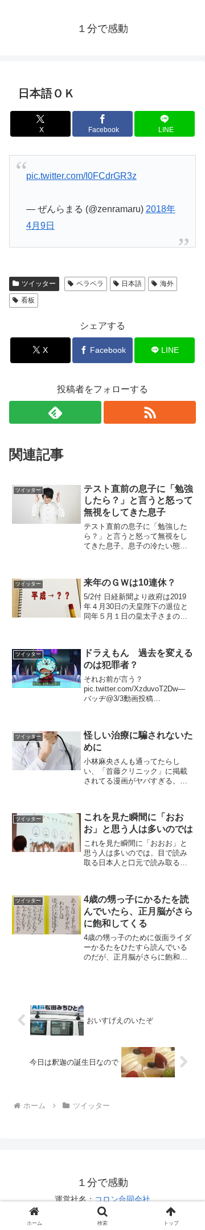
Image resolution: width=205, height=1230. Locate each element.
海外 (167, 284)
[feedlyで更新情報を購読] (55, 412)
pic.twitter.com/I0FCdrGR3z (81, 176)
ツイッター (39, 284)
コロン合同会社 (122, 1199)
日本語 (131, 284)
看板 (28, 300)
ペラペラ (90, 284)
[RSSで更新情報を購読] (150, 412)
